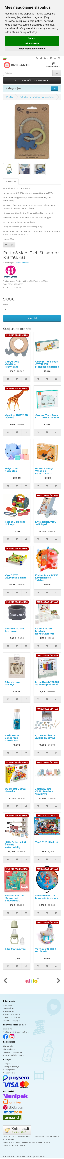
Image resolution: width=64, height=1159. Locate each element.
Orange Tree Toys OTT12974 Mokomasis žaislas (47, 364)
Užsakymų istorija (11, 1066)
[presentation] (5, 981)
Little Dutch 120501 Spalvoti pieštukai (47, 683)
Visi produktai (9, 1049)
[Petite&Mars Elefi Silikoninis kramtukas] (32, 131)
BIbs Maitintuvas (15, 948)
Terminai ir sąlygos (11, 1020)
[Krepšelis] (59, 58)
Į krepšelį (32, 318)
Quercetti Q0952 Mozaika (15, 790)
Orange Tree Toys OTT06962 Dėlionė (47, 416)
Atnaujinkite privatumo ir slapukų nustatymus (24, 1156)
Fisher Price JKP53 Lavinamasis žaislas (46, 578)
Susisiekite (7, 1029)
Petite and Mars (22, 262)
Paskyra (6, 1063)
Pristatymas (8, 1011)
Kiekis (5, 304)
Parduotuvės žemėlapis (13, 1055)
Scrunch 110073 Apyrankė (14, 630)
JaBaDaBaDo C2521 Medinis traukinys (44, 791)
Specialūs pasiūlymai (12, 1052)
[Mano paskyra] (46, 58)
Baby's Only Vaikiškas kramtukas (12, 364)
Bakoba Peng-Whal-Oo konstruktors (44, 471)
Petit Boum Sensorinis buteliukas (12, 738)
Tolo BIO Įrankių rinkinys (15, 523)
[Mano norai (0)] (51, 58)
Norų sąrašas (9, 1070)
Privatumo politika (11, 1017)
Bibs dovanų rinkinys (12, 683)
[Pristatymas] (41, 58)
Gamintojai (8, 1046)
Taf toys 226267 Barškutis (45, 950)
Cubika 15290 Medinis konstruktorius (44, 631)
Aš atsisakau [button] (32, 43)
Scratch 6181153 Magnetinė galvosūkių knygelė (15, 899)
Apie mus (7, 1005)
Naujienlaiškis (9, 1073)
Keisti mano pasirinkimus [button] (32, 48)
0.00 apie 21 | (32, 80)
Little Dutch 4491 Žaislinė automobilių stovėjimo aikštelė (16, 846)
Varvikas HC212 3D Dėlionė (16, 416)
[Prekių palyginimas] (55, 58)
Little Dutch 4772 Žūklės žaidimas (46, 736)
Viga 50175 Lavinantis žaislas (16, 576)
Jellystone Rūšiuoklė (11, 469)
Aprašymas (11, 181)
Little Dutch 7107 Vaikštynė (45, 523)
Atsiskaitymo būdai (12, 1014)
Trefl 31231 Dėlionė (46, 842)
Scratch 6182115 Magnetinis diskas (46, 897)
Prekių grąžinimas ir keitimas (16, 1032)
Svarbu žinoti (9, 1008)
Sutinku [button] (32, 38)
